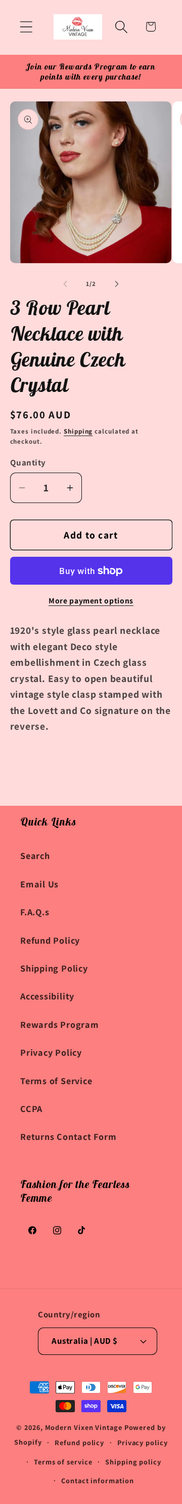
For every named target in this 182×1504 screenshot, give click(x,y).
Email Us (39, 884)
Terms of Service (56, 1081)
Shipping (78, 431)
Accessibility (47, 996)
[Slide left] (65, 284)
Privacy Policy (51, 1052)
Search (35, 855)
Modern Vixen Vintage (83, 1427)
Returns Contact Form (68, 1136)
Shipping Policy (54, 968)
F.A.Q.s (34, 912)
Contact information (97, 1480)
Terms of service (63, 1461)
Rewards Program (59, 1024)
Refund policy (79, 1442)
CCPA (31, 1108)
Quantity (28, 462)
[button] (26, 26)
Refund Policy (50, 940)
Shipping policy (133, 1461)
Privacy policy (142, 1442)
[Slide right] (117, 284)
